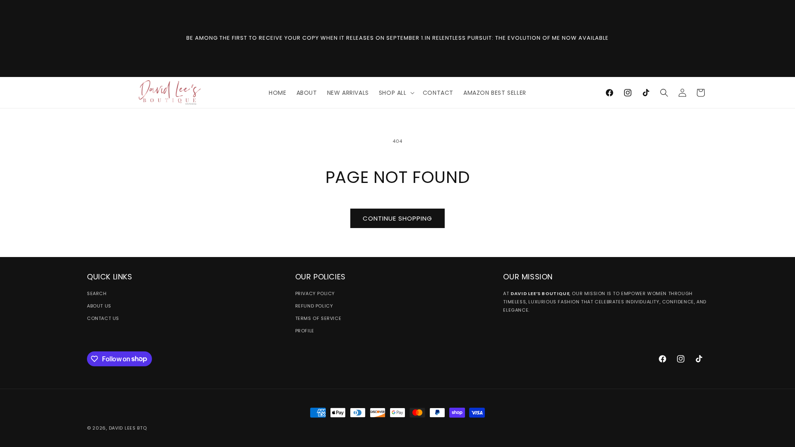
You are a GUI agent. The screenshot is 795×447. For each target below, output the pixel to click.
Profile (304, 330)
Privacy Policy (315, 293)
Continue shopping (397, 218)
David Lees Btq (128, 428)
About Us (99, 306)
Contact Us (103, 318)
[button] (396, 92)
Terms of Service (318, 318)
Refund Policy (314, 306)
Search (97, 293)
